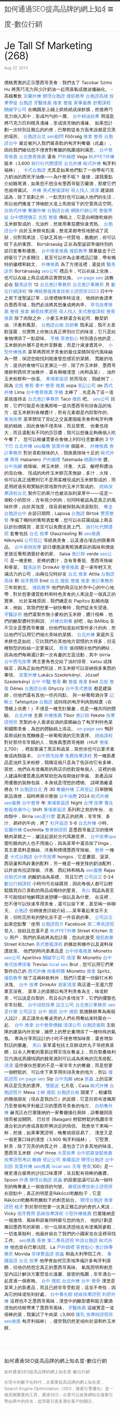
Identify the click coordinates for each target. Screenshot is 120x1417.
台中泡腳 (13, 466)
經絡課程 (104, 735)
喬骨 (14, 459)
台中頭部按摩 (41, 1004)
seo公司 (50, 271)
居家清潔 (67, 984)
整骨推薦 (70, 567)
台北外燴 (73, 163)
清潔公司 (72, 1025)
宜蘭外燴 (32, 96)
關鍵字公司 (15, 109)
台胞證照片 (52, 924)
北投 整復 (47, 217)
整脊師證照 (56, 829)
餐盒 (108, 506)
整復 (104, 742)
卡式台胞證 (34, 170)
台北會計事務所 (55, 284)
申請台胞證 (86, 1240)
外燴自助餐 (61, 621)
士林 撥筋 (46, 1092)
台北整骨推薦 (32, 156)
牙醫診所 (13, 614)
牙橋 (54, 338)
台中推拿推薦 (54, 251)
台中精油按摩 (86, 116)
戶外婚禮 (66, 156)
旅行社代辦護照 (47, 163)
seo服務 (42, 446)
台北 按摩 (39, 533)
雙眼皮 (52, 1085)
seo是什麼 (44, 816)
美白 (85, 890)
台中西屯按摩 (17, 661)
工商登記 (84, 789)
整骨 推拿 (19, 311)
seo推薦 (92, 533)
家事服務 (83, 102)
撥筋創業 (105, 937)
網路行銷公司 (84, 210)
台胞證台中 (15, 513)
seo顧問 (55, 136)
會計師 (78, 553)
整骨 (99, 850)
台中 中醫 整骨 (46, 681)
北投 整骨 (24, 385)
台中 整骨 (90, 1280)
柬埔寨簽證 (57, 378)
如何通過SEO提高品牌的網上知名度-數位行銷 (56, 16)
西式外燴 (37, 971)
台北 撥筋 (59, 580)
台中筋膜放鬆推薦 (94, 1153)
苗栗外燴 (60, 446)
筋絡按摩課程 (50, 1213)
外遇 (23, 1180)
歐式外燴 (92, 163)
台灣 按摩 (93, 803)
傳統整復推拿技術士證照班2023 (66, 291)
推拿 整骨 (93, 136)
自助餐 (71, 325)
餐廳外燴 (37, 210)
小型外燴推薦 (78, 1213)
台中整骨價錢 (48, 1025)
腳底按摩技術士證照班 (90, 1186)
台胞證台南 (58, 210)
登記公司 (87, 385)
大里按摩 (66, 1153)
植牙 (19, 1206)
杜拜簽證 (59, 823)
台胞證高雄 (97, 96)
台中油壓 (68, 796)
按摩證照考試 (17, 1159)
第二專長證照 (100, 924)
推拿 (91, 971)
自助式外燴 (15, 210)
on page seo (90, 277)
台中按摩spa (103, 836)
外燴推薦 (50, 264)
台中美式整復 (79, 688)
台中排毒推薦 (78, 951)
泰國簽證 (71, 1159)
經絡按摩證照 (87, 1294)
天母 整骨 (81, 1166)
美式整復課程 (56, 190)
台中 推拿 (24, 1025)
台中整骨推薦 (39, 392)
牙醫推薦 (43, 102)
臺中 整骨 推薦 (50, 385)
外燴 (36, 190)
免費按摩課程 (78, 755)
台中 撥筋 (47, 1011)
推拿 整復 (62, 102)
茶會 (41, 1240)
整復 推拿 (80, 580)
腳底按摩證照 (44, 311)
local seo (58, 964)
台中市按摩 (45, 856)
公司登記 (33, 540)
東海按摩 (13, 419)
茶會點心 (69, 338)
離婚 (36, 1159)
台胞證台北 (34, 136)
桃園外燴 (93, 459)
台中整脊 (31, 803)
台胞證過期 (94, 1025)
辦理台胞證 (54, 96)
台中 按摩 (28, 984)
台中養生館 (61, 1294)
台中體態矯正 (23, 217)
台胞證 (25, 102)
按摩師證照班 (99, 1314)
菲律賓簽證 (43, 1254)
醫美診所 (23, 284)
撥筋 (76, 399)
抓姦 (89, 1079)
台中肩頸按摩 (28, 547)
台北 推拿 (77, 574)
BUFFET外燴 (101, 156)
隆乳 (80, 1314)
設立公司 (65, 1004)
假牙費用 (29, 580)
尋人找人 (80, 190)
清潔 (94, 190)
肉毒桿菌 (56, 971)
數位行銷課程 (17, 883)
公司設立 (93, 877)
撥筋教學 (75, 96)
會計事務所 (102, 580)
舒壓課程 (102, 102)
